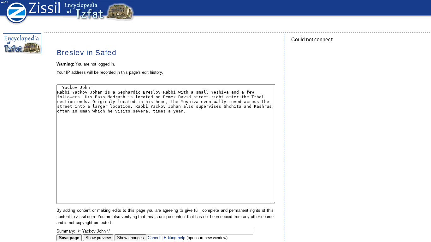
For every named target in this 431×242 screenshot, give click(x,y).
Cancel (154, 237)
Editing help (174, 237)
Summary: (65, 231)
